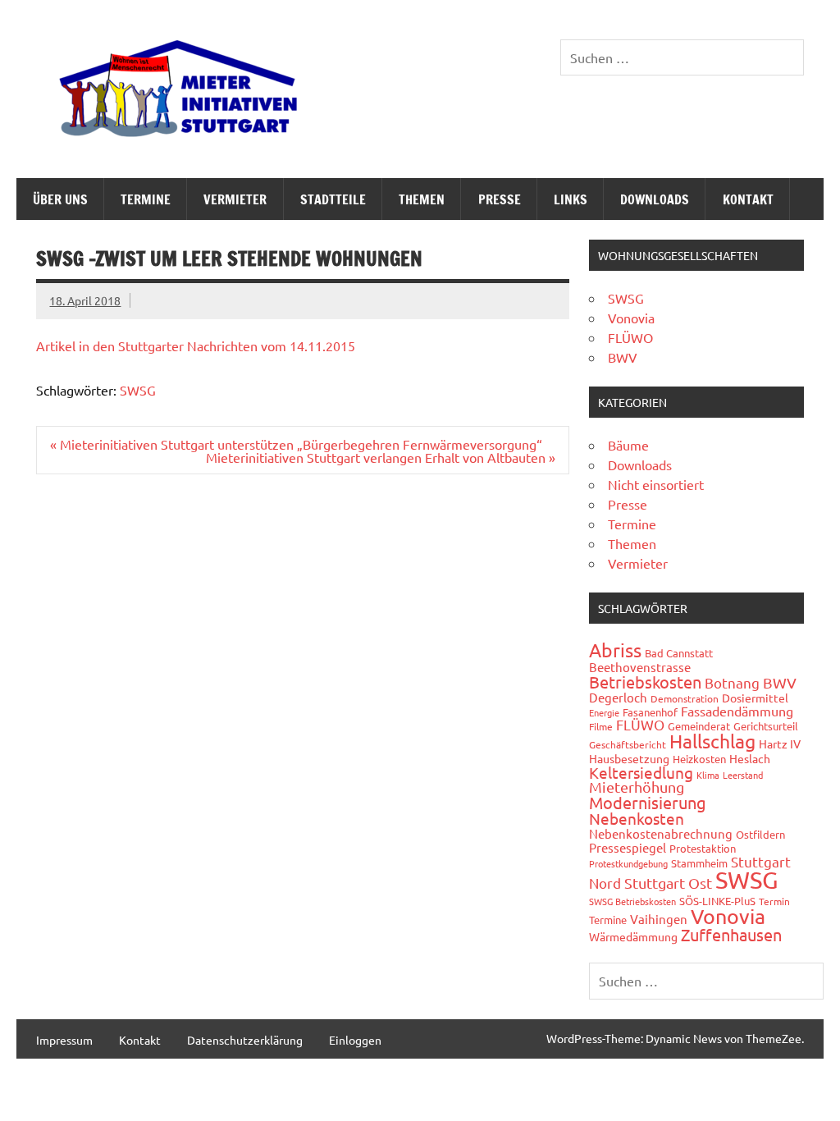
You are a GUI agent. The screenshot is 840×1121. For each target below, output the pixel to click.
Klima (707, 774)
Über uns (60, 199)
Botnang (732, 682)
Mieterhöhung (636, 786)
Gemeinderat (699, 726)
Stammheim (699, 863)
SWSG (138, 390)
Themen (422, 199)
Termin (774, 901)
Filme (601, 726)
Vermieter (235, 199)
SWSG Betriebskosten (632, 901)
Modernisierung (647, 802)
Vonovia (631, 317)
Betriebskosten (645, 681)
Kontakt (748, 199)
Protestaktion (702, 848)
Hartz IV (780, 743)
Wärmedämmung (633, 936)
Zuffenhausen (731, 934)
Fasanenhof (650, 712)
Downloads (654, 199)
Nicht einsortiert (656, 484)
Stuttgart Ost (668, 882)
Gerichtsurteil (765, 726)
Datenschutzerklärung (245, 1040)
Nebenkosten (636, 818)
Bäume (628, 445)
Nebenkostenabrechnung (661, 833)
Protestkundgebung (628, 863)
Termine (146, 199)
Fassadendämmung (737, 710)
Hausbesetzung (629, 758)
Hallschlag (712, 741)
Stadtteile (333, 199)
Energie (604, 712)
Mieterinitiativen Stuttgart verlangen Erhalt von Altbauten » (380, 457)
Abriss (615, 649)
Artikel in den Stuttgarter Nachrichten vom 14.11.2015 (195, 345)
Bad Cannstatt (679, 653)
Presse (499, 199)
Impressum (64, 1040)
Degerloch (618, 697)
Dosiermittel (755, 697)
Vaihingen (658, 919)
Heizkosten (699, 759)
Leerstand (743, 774)
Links (570, 199)
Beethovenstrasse (640, 667)
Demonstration (685, 698)
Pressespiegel (627, 847)
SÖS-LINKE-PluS (717, 901)
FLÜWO (630, 337)
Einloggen (355, 1040)
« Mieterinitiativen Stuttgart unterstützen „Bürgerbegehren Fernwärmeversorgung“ (296, 444)
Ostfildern (760, 834)
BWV (622, 357)
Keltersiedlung (641, 772)
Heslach (749, 758)
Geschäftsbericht (627, 744)
